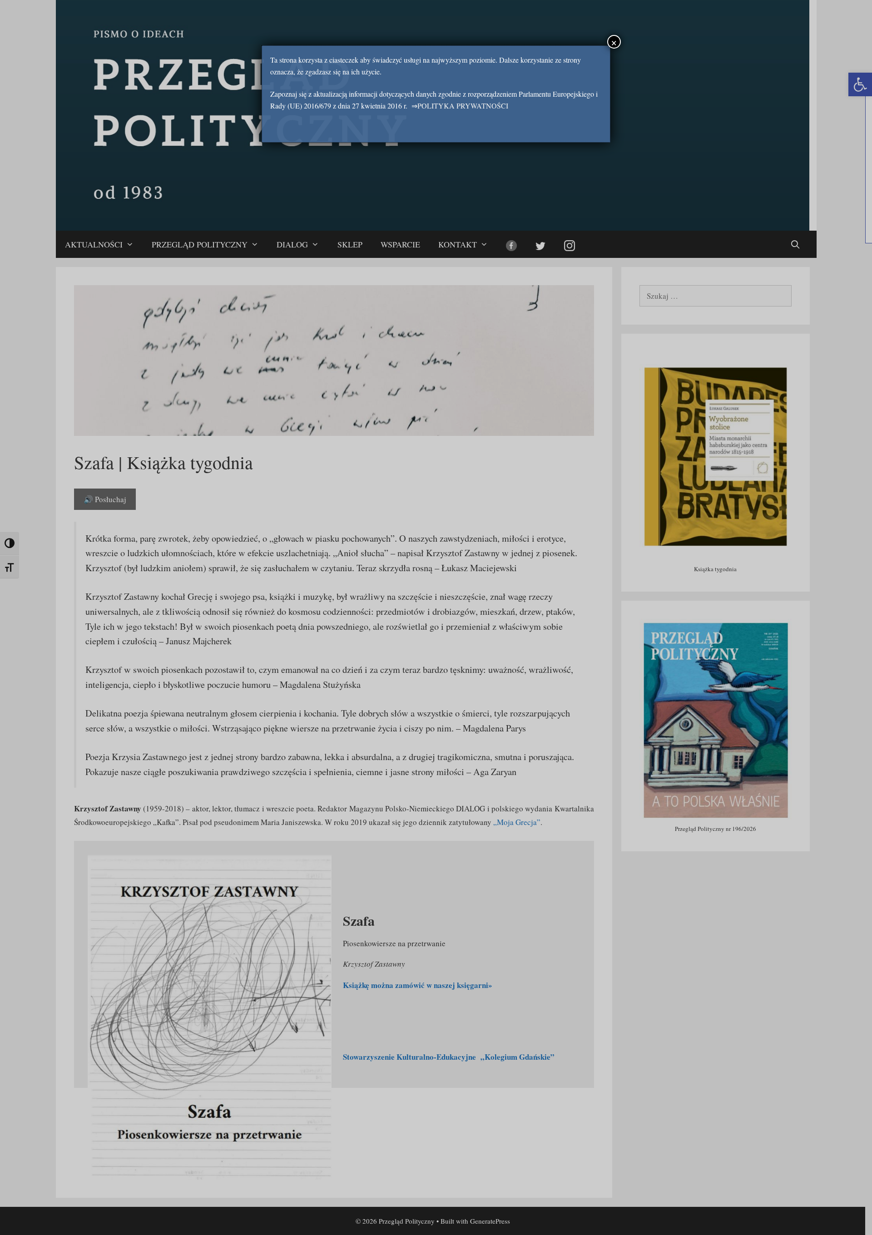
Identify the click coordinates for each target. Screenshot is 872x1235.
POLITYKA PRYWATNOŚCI (462, 105)
